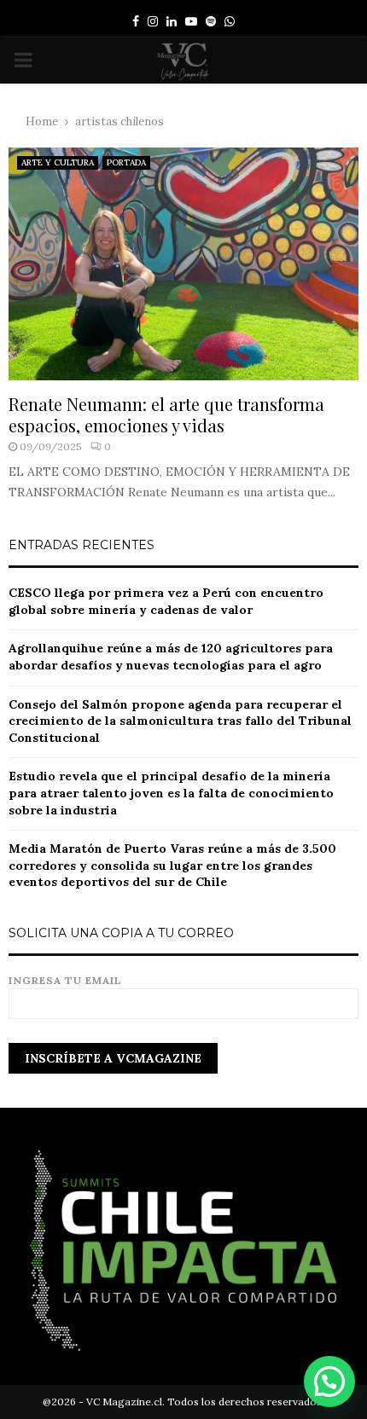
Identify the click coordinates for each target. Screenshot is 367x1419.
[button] (329, 1381)
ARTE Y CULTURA (57, 162)
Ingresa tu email (65, 980)
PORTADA (126, 162)
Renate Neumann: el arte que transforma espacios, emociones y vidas (166, 414)
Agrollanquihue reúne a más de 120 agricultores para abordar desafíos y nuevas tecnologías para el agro (171, 656)
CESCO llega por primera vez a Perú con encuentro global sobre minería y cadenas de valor (166, 601)
